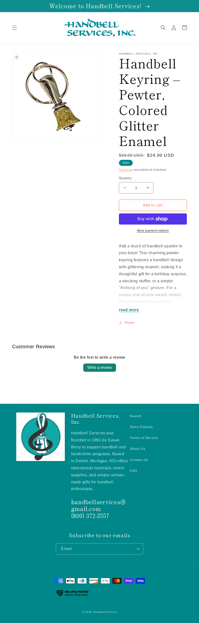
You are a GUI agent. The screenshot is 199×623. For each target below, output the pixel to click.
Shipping (125, 169)
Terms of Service (144, 438)
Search (136, 416)
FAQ (133, 471)
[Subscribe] (137, 549)
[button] (14, 27)
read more (129, 310)
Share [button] (129, 322)
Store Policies (141, 427)
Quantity (125, 178)
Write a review (99, 367)
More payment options (153, 230)
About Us (137, 449)
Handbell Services (104, 612)
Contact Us (139, 460)
